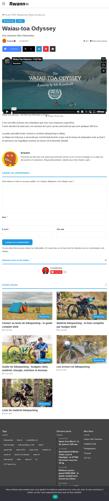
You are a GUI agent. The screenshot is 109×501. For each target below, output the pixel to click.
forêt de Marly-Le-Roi (26, 445)
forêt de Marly (9, 445)
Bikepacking (22, 15)
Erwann (10, 41)
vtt (36, 459)
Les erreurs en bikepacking (73, 366)
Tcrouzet (87, 453)
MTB (14, 15)
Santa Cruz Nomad (21, 455)
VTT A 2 (87, 458)
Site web (60, 229)
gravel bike (8, 450)
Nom (5, 217)
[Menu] (3, 5)
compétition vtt (31, 440)
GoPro (40, 445)
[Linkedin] (39, 49)
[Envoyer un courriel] (14, 41)
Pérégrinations (90, 449)
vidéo (19, 459)
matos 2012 (20, 450)
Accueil (7, 15)
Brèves (19, 440)
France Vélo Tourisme (93, 439)
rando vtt (7, 455)
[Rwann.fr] (20, 4)
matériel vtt (46, 450)
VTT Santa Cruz (10, 464)
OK (55, 497)
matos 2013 (33, 450)
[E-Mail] (52, 49)
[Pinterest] (46, 49)
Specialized (8, 459)
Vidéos (20, 21)
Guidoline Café (90, 444)
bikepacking (8, 440)
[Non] (105, 493)
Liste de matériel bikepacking (20, 410)
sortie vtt (36, 455)
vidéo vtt (28, 459)
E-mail (5, 229)
